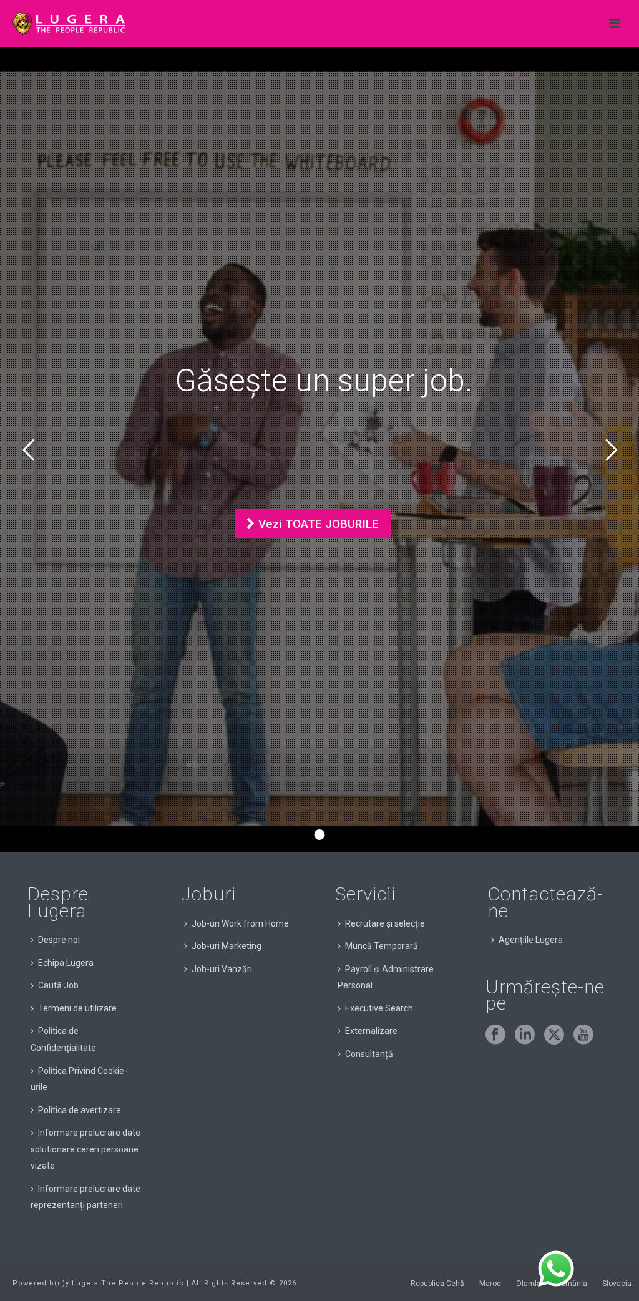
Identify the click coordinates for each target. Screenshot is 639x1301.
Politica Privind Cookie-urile (79, 1079)
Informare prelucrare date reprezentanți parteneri (85, 1197)
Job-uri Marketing (226, 946)
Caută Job (58, 985)
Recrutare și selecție (385, 923)
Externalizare (371, 1031)
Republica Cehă (437, 1283)
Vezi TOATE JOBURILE (317, 524)
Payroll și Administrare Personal (386, 977)
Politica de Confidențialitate (63, 1039)
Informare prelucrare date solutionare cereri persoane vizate (85, 1149)
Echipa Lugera (66, 963)
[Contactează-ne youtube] (583, 1035)
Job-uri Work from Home (240, 923)
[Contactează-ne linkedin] (525, 1035)
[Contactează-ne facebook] (495, 1035)
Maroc (490, 1283)
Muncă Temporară (381, 946)
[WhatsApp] (556, 1269)
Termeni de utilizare (77, 1008)
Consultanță (369, 1054)
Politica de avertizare (79, 1110)
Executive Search (379, 1008)
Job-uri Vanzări (222, 969)
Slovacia (617, 1283)
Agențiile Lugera (531, 940)
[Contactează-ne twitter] (554, 1035)
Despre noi (59, 940)
